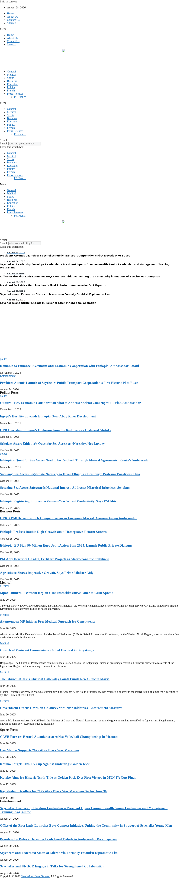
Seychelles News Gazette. (35, 876)
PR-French (20, 96)
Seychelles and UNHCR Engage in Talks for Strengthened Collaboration (52, 866)
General (11, 71)
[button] (90, 29)
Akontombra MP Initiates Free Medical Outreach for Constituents (47, 621)
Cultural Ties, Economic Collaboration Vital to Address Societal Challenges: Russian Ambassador (70, 403)
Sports (10, 77)
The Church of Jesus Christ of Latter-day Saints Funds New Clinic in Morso (55, 679)
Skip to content (8, 1)
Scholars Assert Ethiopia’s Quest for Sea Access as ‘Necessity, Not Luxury (52, 443)
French (11, 90)
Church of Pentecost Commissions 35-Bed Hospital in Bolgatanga (47, 650)
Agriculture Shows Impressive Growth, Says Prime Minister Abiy (47, 573)
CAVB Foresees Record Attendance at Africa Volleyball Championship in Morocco (59, 736)
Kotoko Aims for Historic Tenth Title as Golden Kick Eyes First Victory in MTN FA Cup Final (68, 777)
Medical (11, 74)
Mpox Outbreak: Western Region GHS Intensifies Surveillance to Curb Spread (56, 593)
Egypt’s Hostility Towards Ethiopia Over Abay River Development (48, 416)
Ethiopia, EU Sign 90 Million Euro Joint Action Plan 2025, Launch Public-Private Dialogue (66, 545)
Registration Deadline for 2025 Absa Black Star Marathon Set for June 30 (53, 791)
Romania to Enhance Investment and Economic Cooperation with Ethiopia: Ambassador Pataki (69, 366)
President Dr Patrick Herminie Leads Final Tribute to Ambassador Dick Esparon (58, 839)
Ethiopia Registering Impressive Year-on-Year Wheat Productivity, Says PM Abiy (58, 501)
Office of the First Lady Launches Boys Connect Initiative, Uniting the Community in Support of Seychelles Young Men (86, 825)
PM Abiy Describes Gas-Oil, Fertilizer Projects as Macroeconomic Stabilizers (54, 559)
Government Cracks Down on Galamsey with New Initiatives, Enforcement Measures (61, 708)
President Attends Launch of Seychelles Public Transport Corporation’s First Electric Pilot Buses (69, 383)
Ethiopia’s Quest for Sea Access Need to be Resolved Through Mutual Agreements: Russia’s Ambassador (75, 460)
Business (12, 81)
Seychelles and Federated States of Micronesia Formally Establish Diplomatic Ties (58, 853)
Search (4, 143)
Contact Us (13, 19)
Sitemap (11, 22)
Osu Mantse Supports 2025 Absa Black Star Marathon (39, 750)
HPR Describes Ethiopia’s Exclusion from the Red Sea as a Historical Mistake (55, 430)
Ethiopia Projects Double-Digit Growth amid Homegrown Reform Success (53, 532)
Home (10, 13)
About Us (12, 16)
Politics (11, 87)
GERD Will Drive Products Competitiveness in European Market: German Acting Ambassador (68, 518)
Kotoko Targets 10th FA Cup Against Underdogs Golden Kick (45, 764)
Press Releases (15, 93)
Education (12, 84)
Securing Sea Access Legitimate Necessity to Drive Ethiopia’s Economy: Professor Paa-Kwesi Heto (70, 474)
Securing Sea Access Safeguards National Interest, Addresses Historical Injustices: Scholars (65, 487)
